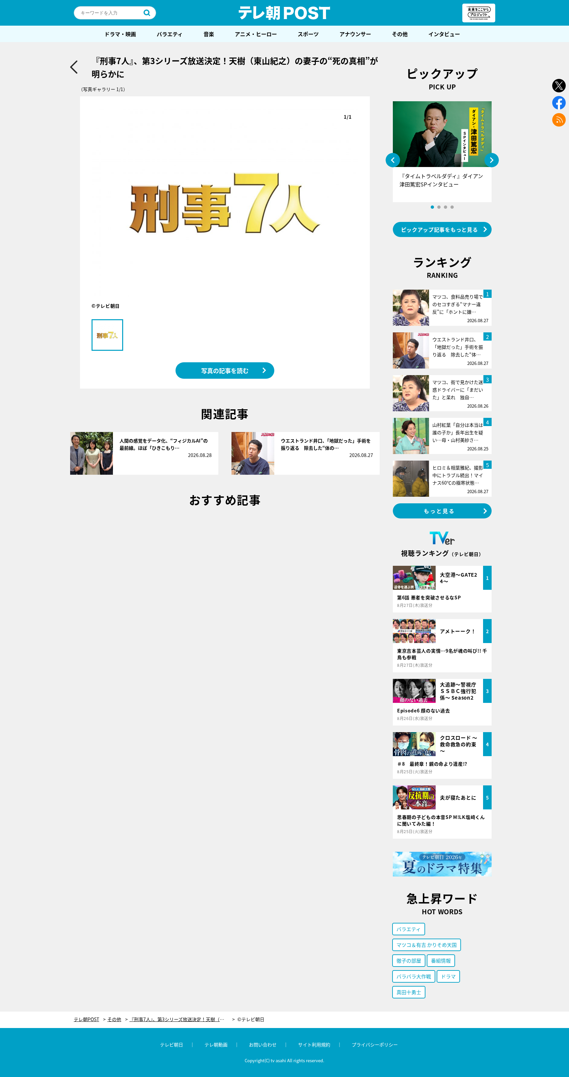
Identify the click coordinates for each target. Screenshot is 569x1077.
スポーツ (308, 34)
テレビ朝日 (171, 1044)
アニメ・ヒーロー (256, 34)
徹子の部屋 (408, 960)
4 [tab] (452, 207)
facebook (559, 102)
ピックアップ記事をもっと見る (439, 229)
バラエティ (170, 34)
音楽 (208, 34)
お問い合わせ (263, 1044)
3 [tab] (445, 207)
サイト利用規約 (314, 1044)
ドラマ (448, 976)
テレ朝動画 (216, 1044)
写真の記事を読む (225, 370)
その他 (400, 34)
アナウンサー (355, 34)
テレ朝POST (284, 13)
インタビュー (444, 34)
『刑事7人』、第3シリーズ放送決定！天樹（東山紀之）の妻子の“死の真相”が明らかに (182, 1019)
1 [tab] (432, 207)
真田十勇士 (408, 992)
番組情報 (441, 960)
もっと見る (439, 511)
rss (559, 120)
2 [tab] (439, 207)
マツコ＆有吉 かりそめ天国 (426, 944)
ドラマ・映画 (120, 34)
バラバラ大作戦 (413, 976)
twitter (559, 85)
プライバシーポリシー (375, 1044)
